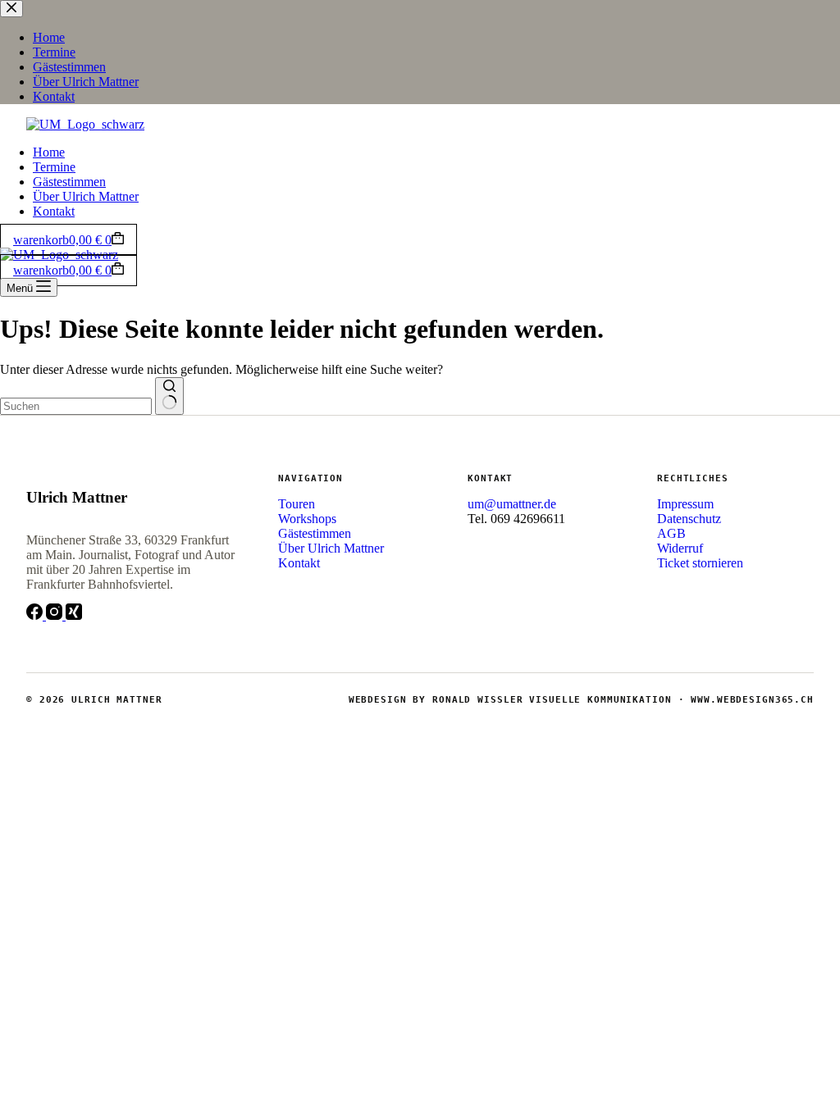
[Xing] (74, 615)
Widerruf (680, 548)
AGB (671, 533)
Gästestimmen (69, 182)
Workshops (307, 519)
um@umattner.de (512, 504)
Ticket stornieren (700, 563)
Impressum (685, 504)
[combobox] (76, 406)
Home (49, 152)
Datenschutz (689, 519)
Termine (54, 167)
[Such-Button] (169, 396)
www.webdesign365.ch (752, 699)
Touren (296, 504)
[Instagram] (56, 615)
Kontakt (54, 211)
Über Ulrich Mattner (86, 196)
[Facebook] (36, 615)
